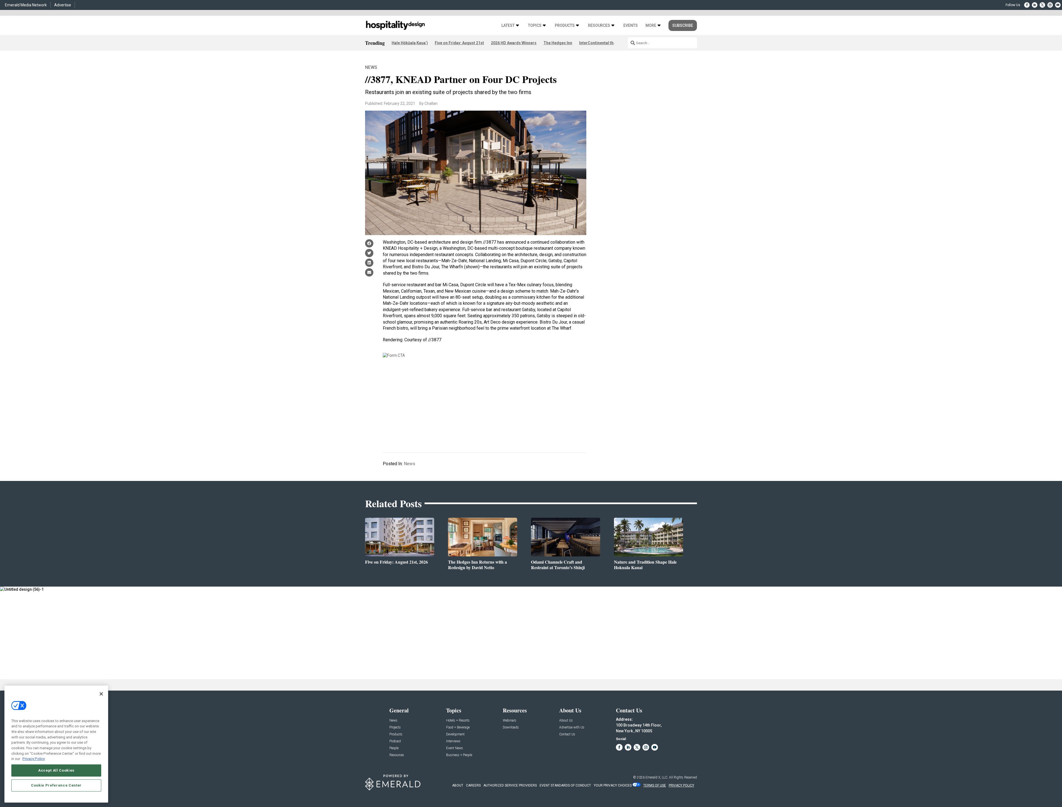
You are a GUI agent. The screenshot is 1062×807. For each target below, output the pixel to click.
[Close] (101, 694)
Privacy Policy (33, 759)
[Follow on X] (1042, 5)
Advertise (62, 5)
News (371, 67)
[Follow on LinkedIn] (1034, 5)
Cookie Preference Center (56, 785)
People (394, 748)
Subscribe (682, 25)
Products (565, 26)
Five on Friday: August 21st (459, 43)
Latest (508, 26)
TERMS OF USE (654, 785)
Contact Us (567, 734)
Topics (535, 26)
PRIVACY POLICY (681, 785)
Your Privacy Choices (613, 785)
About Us (566, 720)
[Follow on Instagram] (1050, 5)
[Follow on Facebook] (1027, 5)
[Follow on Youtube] (1058, 5)
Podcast (395, 741)
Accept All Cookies (56, 770)
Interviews (453, 741)
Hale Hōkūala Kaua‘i (410, 43)
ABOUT (457, 785)
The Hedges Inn (557, 43)
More (650, 26)
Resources (599, 26)
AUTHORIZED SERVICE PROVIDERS (510, 785)
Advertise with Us (571, 727)
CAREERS (473, 785)
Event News (454, 748)
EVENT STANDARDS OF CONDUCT (565, 785)
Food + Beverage (458, 727)
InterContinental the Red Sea (605, 43)
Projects (395, 727)
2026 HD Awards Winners (514, 43)
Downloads (511, 727)
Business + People (459, 755)
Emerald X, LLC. (656, 777)
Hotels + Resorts (458, 720)
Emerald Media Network (26, 5)
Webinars (509, 720)
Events (630, 26)
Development (455, 734)
